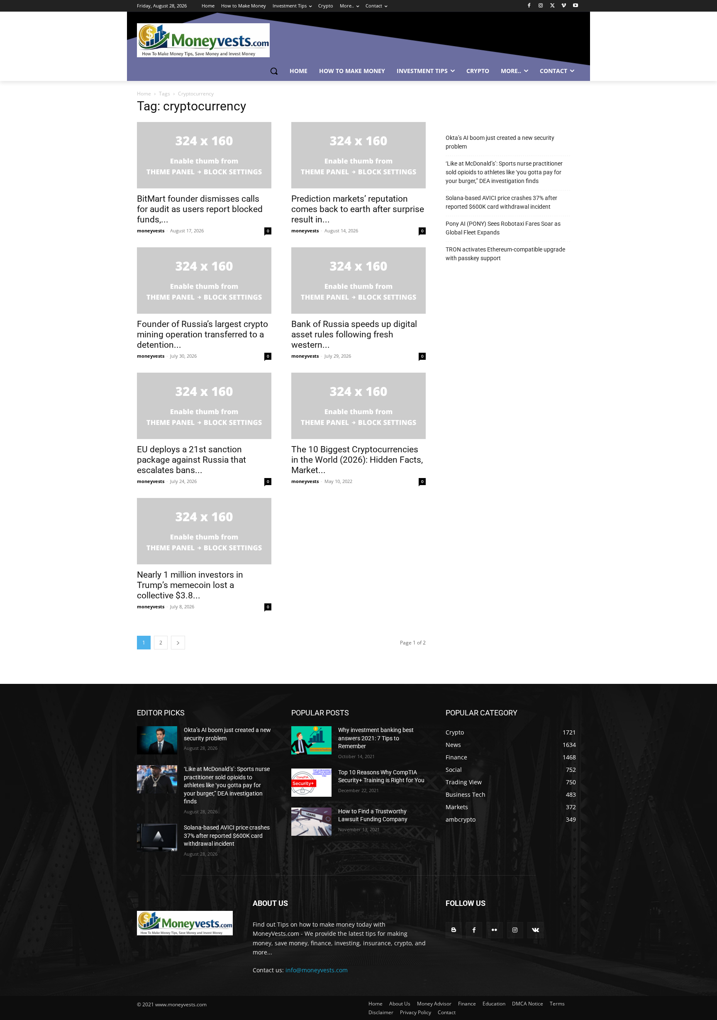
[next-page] (178, 642)
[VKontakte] (535, 930)
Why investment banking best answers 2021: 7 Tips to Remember (376, 738)
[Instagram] (541, 6)
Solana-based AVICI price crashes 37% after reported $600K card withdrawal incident (501, 202)
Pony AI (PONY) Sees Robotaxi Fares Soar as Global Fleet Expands (503, 228)
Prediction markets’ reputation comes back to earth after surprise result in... (357, 209)
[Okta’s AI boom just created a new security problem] (157, 740)
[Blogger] (454, 930)
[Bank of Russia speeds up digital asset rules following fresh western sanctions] (358, 280)
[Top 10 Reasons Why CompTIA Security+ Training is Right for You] (311, 783)
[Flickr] (494, 930)
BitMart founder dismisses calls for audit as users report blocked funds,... (200, 209)
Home (144, 93)
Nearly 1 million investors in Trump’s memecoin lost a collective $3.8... (190, 585)
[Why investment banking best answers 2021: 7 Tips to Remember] (311, 740)
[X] (552, 6)
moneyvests (150, 230)
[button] (274, 71)
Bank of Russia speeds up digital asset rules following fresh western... (354, 334)
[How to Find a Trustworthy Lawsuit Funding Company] (311, 822)
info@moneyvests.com (316, 970)
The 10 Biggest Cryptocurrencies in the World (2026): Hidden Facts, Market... (357, 459)
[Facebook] (529, 6)
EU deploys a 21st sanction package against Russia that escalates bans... (191, 459)
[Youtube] (575, 6)
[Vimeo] (563, 6)
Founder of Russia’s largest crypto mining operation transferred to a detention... (202, 334)
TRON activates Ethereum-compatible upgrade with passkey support (505, 253)
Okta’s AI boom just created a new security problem (500, 142)
